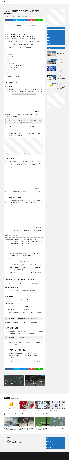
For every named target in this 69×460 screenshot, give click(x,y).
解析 (9, 4)
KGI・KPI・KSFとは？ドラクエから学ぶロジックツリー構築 (11, 429)
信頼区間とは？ (10, 63)
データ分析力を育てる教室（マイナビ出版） (60, 79)
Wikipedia (40, 111)
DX (48, 34)
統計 (26, 16)
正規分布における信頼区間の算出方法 (15, 65)
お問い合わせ (24, 1)
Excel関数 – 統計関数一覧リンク (14, 76)
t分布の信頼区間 (11, 74)
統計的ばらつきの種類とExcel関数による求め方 (57, 429)
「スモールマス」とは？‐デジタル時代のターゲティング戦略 (42, 412)
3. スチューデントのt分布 (14, 61)
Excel (23, 16)
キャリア (50, 31)
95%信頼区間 (11, 69)
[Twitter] (16, 20)
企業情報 (15, 1)
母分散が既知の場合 (13, 67)
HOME (6, 4)
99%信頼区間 (11, 71)
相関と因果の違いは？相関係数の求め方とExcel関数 (26, 429)
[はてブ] (24, 20)
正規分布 (28, 122)
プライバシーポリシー (51, 444)
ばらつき (7, 30)
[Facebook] (9, 20)
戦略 (49, 37)
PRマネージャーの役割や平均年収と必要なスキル (60, 62)
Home (48, 438)
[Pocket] (31, 20)
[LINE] (39, 20)
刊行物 (19, 1)
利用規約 (49, 441)
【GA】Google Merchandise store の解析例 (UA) (25, 412)
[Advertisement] (24, 145)
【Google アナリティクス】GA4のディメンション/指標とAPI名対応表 (60, 86)
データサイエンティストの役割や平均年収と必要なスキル (60, 70)
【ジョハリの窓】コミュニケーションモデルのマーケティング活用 (57, 413)
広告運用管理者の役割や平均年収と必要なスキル (60, 55)
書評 (49, 43)
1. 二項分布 (11, 56)
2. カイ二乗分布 (12, 58)
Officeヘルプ (33, 318)
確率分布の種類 (10, 54)
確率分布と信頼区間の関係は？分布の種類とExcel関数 (22, 4)
